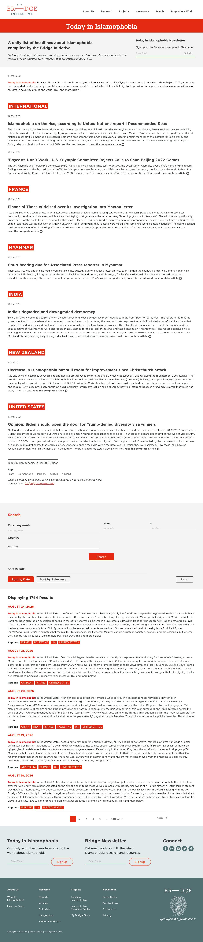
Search (160, 11)
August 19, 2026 (20, 735)
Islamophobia (25, 474)
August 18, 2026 (20, 775)
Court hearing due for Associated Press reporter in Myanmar (65, 265)
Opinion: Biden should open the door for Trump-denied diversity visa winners (82, 424)
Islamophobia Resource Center (80, 908)
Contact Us (109, 909)
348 (113, 818)
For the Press (110, 903)
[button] (62, 862)
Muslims (42, 474)
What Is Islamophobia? (15, 898)
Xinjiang (66, 474)
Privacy (107, 915)
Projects (124, 11)
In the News (110, 897)
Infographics (46, 915)
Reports (43, 897)
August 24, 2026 (21, 606)
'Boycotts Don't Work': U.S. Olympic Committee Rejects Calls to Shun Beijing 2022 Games (93, 160)
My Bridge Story (80, 915)
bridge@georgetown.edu (39, 483)
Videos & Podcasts (50, 921)
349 (120, 818)
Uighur (54, 474)
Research (106, 11)
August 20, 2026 (21, 690)
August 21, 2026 (20, 650)
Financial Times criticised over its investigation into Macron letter (70, 207)
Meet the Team (15, 906)
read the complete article (106, 144)
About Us (88, 11)
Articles (43, 903)
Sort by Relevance (53, 579)
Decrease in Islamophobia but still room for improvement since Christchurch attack (87, 370)
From (107, 523)
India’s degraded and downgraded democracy (51, 312)
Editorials (44, 909)
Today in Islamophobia (79, 898)
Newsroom (142, 11)
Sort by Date (21, 579)
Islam (11, 474)
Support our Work (181, 11)
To (151, 523)
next (160, 817)
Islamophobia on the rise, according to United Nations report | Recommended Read (87, 124)
